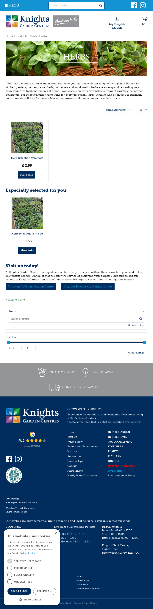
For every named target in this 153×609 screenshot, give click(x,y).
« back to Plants (16, 299)
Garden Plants (82, 580)
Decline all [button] (44, 591)
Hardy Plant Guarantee (82, 475)
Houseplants (82, 584)
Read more (33, 553)
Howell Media (90, 603)
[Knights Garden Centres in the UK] (43, 21)
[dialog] (32, 567)
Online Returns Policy (16, 512)
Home (71, 432)
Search (14, 311)
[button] (31, 599)
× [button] (55, 533)
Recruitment (75, 456)
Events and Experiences (82, 446)
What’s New (75, 441)
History (72, 451)
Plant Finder (75, 470)
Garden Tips (75, 461)
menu (13, 6)
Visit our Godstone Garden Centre (31, 286)
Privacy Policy (12, 499)
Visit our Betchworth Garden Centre (88, 286)
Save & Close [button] (19, 591)
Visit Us (72, 436)
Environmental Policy (121, 475)
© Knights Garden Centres (68, 603)
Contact (72, 465)
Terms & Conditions (21, 502)
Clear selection (136, 325)
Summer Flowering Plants (88, 588)
